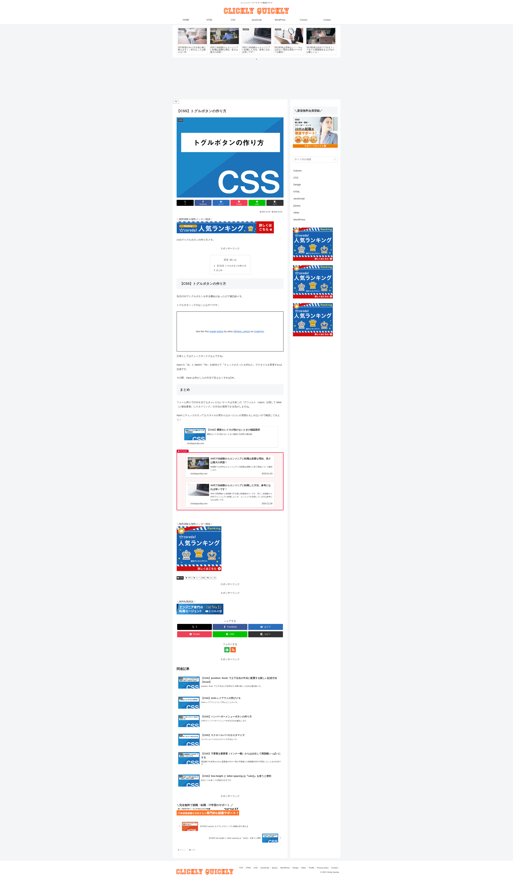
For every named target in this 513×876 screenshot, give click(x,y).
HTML (248, 868)
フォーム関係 (200, 578)
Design (295, 868)
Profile (311, 868)
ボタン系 (212, 578)
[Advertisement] (256, 79)
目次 (226, 259)
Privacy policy (323, 868)
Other (303, 868)
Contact (334, 868)
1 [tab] (256, 59)
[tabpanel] (192, 41)
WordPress (285, 868)
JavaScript (264, 868)
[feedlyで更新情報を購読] (227, 649)
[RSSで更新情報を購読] (233, 649)
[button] (274, 203)
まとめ (219, 270)
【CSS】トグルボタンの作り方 (231, 266)
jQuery (275, 868)
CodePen (259, 331)
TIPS (189, 578)
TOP (241, 868)
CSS (181, 578)
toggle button (217, 331)
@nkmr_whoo (241, 331)
